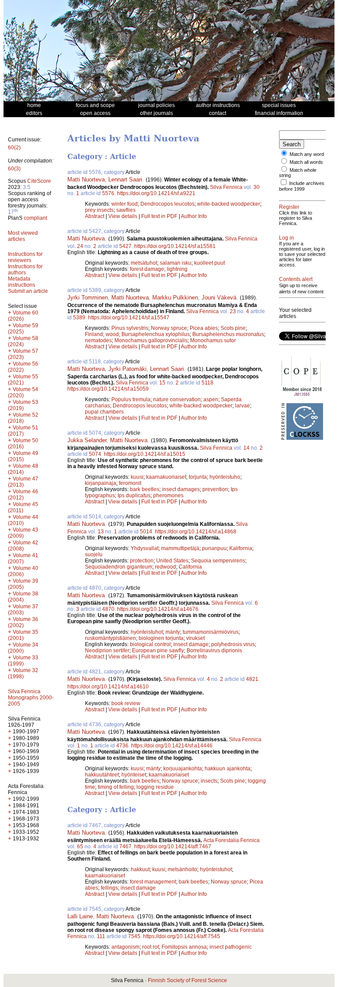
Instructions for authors (25, 269)
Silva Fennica (226, 187)
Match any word (307, 154)
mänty (172, 632)
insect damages (181, 489)
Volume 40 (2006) (23, 571)
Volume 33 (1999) (23, 660)
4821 (252, 679)
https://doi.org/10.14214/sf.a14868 (195, 532)
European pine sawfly (158, 650)
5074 (95, 454)
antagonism (125, 947)
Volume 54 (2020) (23, 392)
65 (80, 846)
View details (123, 216)
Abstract (94, 216)
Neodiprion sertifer (107, 650)
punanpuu (214, 548)
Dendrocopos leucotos (167, 204)
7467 (125, 846)
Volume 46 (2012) (23, 494)
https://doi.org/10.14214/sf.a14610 (108, 687)
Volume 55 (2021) (23, 379)
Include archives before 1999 (301, 186)
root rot (150, 947)
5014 (146, 532)
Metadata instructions (21, 282)
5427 (125, 246)
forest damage (147, 269)
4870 (108, 609)
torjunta (198, 477)
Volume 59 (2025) (23, 328)
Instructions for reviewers (25, 257)
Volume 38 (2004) (23, 597)
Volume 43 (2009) (23, 533)
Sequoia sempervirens (218, 561)
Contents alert (295, 279)
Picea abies (204, 328)
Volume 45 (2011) (23, 507)
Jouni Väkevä (219, 297)
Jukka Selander (87, 440)
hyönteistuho (224, 477)
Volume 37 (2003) (23, 609)
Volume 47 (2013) (23, 482)
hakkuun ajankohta (227, 768)
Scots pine (233, 328)
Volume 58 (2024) (23, 341)
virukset (195, 638)
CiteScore (39, 181)
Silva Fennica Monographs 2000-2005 (31, 697)
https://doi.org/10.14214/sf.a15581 (175, 246)
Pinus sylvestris (129, 328)
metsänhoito (182, 869)
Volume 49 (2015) (23, 456)
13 (101, 532)
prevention (215, 489)
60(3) (14, 169)
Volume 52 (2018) (23, 418)
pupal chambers (104, 412)
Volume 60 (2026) (23, 316)
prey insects (99, 210)
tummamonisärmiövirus (211, 632)
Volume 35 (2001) (23, 635)
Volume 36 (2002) (23, 622)
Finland (94, 334)
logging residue (155, 787)
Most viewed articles (23, 236)
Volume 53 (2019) (23, 405)
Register (289, 207)
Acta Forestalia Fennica (231, 840)
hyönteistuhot (147, 632)
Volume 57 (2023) (23, 354)
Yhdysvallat (144, 548)
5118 (207, 383)
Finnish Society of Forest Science (187, 980)
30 (257, 187)
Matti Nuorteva (86, 179)
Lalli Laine (80, 916)
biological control (150, 644)
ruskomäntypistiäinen (110, 638)
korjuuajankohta (182, 768)
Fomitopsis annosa (184, 947)
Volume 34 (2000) (23, 648)
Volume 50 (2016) (23, 443)
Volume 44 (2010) (23, 520)
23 (233, 311)
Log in (286, 238)
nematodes (98, 340)
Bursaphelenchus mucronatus (228, 334)
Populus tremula (131, 399)
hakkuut (140, 869)
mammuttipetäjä (180, 548)
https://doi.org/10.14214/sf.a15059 (108, 389)
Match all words (306, 162)
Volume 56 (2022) (23, 367)
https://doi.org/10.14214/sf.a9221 (156, 193)
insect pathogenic (230, 947)
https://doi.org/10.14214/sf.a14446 (172, 746)
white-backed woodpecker (228, 204)
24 (80, 246)
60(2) (14, 147)
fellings (109, 888)
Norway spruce (169, 328)
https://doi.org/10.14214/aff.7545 (181, 936)
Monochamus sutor (213, 340)
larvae (242, 406)
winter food (124, 204)
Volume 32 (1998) (23, 673)
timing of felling (116, 787)
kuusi (137, 477)
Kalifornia (240, 548)
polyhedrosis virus (233, 644)
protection (142, 561)
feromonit (130, 483)
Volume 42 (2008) (23, 546)
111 (101, 936)
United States (172, 561)
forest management (153, 882)
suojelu (94, 554)
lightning (177, 269)
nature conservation (177, 399)
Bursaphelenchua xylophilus (155, 334)
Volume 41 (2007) (23, 558)
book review (125, 703)
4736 (122, 746)
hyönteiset (133, 775)
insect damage (191, 644)
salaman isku (175, 263)
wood (112, 334)
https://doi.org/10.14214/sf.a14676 (157, 609)
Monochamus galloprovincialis (150, 340)
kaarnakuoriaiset (166, 477)
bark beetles (144, 489)
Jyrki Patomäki (127, 369)
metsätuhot (144, 263)
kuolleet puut (209, 263)
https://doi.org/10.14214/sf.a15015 (144, 454)
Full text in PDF (159, 216)
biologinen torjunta (161, 638)
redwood (165, 567)
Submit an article (28, 291)
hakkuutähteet (102, 775)
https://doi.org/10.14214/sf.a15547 (128, 317)
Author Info (194, 216)
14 (246, 448)
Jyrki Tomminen (87, 297)
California (190, 567)
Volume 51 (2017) (23, 431)
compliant (35, 218)
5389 (79, 317)
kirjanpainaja (100, 483)
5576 (108, 193)
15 (162, 383)
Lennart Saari (125, 179)
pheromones (168, 495)
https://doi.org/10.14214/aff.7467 (172, 846)
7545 (134, 936)
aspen (210, 399)
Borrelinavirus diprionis (214, 650)
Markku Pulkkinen (175, 297)
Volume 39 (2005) (23, 584)
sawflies (126, 210)
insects (209, 781)
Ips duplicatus (134, 495)
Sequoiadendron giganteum (118, 567)
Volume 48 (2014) (23, 469)
